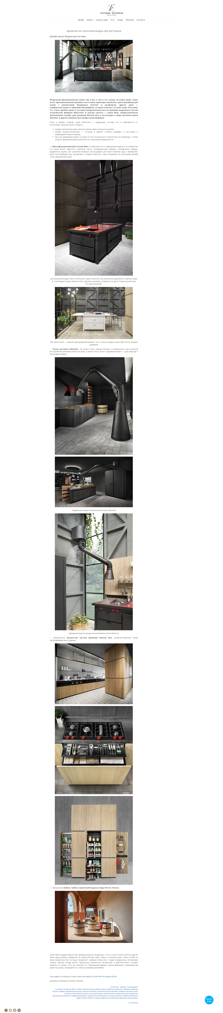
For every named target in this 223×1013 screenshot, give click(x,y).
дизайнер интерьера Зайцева (118, 989)
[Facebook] (6, 1010)
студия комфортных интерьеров (106, 998)
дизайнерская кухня (73, 991)
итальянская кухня (89, 991)
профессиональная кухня (97, 996)
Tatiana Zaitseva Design (85, 989)
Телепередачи (132, 987)
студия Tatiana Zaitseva (85, 998)
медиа (120, 20)
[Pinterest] (19, 1010)
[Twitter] (10, 1010)
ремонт (90, 20)
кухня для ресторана (81, 993)
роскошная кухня (115, 996)
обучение (130, 20)
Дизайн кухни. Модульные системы (68, 36)
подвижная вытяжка (79, 996)
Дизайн (123, 987)
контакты (141, 20)
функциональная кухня (129, 998)
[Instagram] (15, 1010)
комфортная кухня (125, 991)
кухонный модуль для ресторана (102, 993)
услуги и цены (102, 20)
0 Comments (133, 1003)
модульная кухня (122, 993)
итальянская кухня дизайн (107, 991)
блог (112, 19)
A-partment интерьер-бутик (105, 976)
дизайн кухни (100, 989)
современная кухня (130, 996)
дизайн (81, 20)
